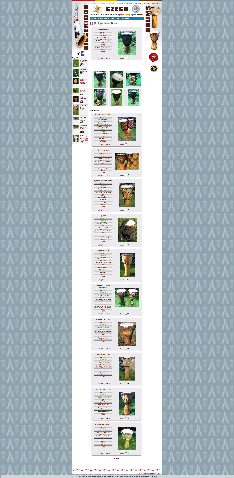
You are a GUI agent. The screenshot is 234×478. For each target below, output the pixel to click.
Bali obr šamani (103, 29)
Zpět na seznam (105, 58)
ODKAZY (118, 18)
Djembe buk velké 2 (103, 424)
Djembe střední (103, 150)
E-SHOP (106, 18)
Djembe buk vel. (103, 251)
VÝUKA (112, 18)
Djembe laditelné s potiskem (103, 286)
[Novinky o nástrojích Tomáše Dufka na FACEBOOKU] (79, 55)
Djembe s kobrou (103, 319)
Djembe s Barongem (103, 389)
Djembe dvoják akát (103, 115)
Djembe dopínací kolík (103, 181)
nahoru (116, 458)
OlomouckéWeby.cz (155, 473)
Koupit (122, 58)
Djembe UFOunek (103, 354)
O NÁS (100, 18)
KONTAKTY (125, 18)
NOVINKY (94, 18)
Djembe (103, 216)
